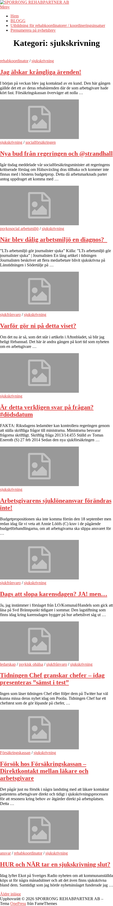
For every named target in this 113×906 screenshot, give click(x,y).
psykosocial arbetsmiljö (19, 228)
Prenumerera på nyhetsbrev (33, 30)
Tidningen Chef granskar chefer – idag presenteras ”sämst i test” (52, 679)
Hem (15, 16)
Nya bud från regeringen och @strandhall (56, 153)
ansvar (5, 853)
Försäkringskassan (15, 752)
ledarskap (8, 664)
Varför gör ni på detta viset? (38, 325)
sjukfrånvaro (10, 314)
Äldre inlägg (10, 894)
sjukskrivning (43, 61)
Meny (5, 7)
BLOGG (18, 20)
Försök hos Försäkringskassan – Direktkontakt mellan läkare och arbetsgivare (44, 771)
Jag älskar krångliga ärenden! (40, 72)
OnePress (18, 903)
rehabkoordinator (14, 61)
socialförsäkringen (40, 142)
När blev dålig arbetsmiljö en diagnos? (53, 239)
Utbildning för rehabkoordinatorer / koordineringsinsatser (58, 25)
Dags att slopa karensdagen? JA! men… (53, 594)
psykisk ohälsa (31, 664)
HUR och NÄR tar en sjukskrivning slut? (55, 864)
